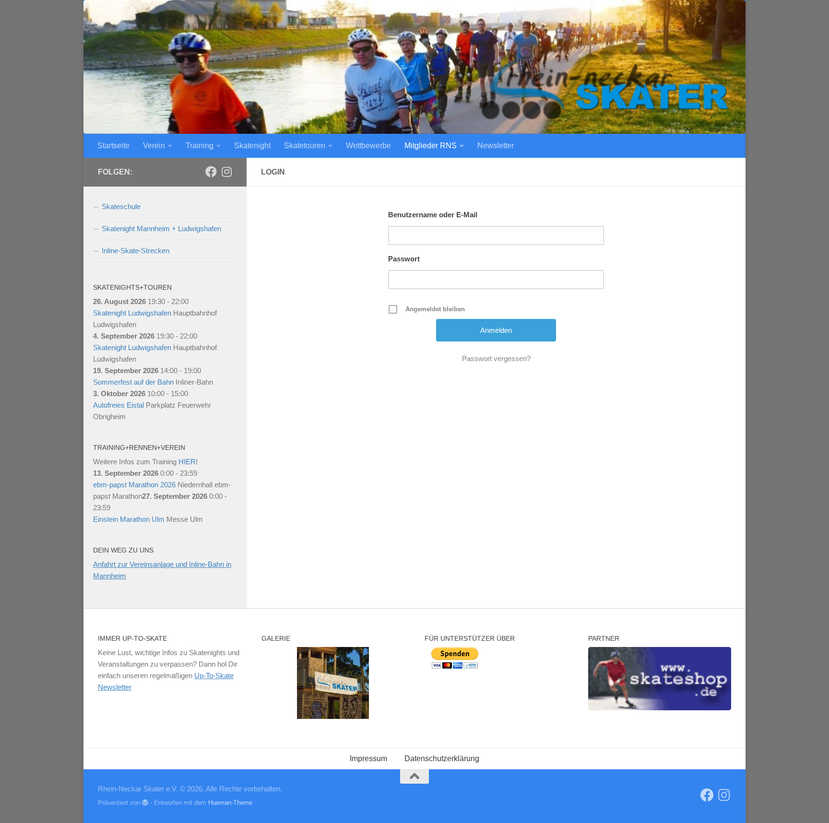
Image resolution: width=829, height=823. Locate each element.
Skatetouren (304, 145)
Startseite (113, 145)
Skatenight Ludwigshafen (132, 313)
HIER (187, 462)
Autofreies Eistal (118, 405)
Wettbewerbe (368, 145)
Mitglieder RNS (430, 145)
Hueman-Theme (230, 802)
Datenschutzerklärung (441, 758)
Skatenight (252, 145)
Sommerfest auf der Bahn (133, 382)
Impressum (368, 758)
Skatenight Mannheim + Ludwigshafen (161, 228)
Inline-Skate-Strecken (135, 251)
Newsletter (495, 145)
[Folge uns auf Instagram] (226, 171)
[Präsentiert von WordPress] (145, 802)
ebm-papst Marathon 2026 (134, 485)
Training (199, 145)
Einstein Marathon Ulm (129, 519)
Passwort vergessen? (496, 358)
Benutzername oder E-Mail (432, 215)
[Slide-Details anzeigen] (659, 678)
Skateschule (121, 206)
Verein (154, 145)
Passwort (404, 259)
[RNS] (211, 171)
